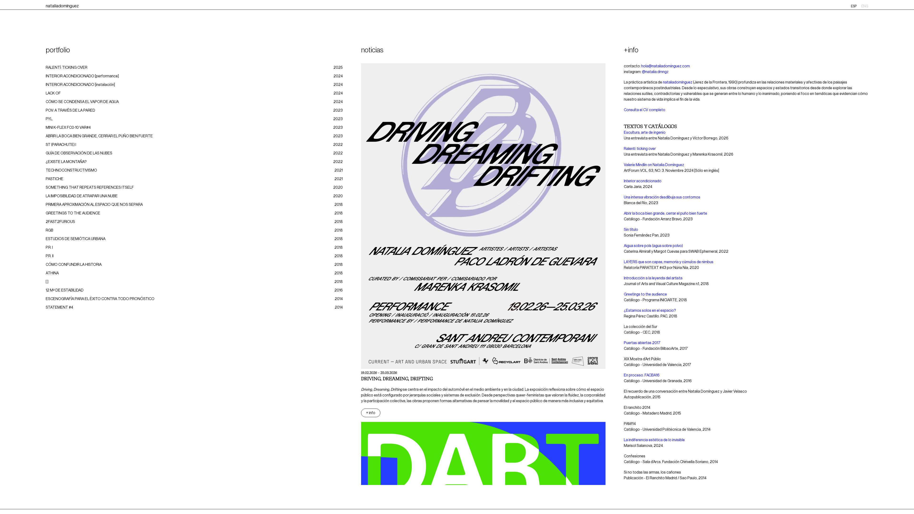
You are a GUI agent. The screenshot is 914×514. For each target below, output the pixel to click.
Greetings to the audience (645, 294)
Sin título (631, 230)
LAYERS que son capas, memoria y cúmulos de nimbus (668, 262)
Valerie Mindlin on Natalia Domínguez (654, 165)
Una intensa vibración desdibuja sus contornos (662, 197)
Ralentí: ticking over (640, 149)
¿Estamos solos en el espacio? (650, 310)
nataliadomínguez (677, 82)
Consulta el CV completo (644, 110)
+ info (370, 413)
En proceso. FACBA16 (642, 375)
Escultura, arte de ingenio (645, 132)
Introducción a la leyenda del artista (653, 278)
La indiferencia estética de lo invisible (654, 440)
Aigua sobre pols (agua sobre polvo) (653, 246)
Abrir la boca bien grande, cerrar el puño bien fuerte (665, 213)
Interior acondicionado (642, 181)
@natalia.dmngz (655, 72)
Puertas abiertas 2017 (642, 343)
